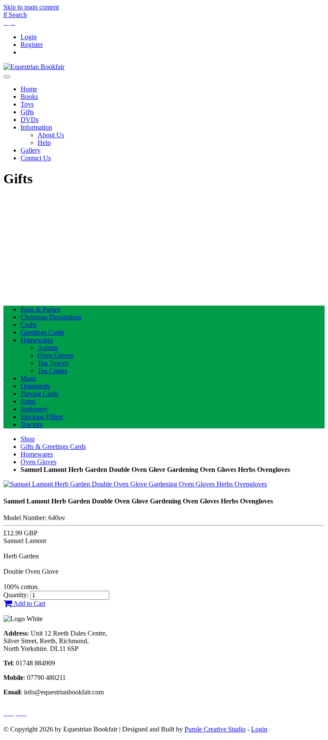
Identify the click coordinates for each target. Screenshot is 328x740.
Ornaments (35, 386)
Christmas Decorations (51, 317)
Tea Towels (53, 363)
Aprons (48, 347)
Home (28, 88)
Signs (27, 401)
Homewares (36, 340)
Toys (27, 104)
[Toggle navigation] (6, 76)
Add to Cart (28, 603)
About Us (51, 135)
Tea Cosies (52, 370)
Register (31, 44)
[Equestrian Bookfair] (33, 66)
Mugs (28, 378)
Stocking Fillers (41, 416)
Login (28, 36)
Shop (27, 438)
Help (44, 142)
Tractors (31, 424)
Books (29, 96)
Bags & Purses (40, 309)
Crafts (28, 324)
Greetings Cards (42, 332)
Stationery (34, 409)
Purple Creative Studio (215, 729)
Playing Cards (39, 393)
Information (36, 127)
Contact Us (35, 158)
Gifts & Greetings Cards (53, 446)
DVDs (29, 119)
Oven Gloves (55, 355)
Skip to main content (31, 7)
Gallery (30, 150)
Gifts (27, 112)
